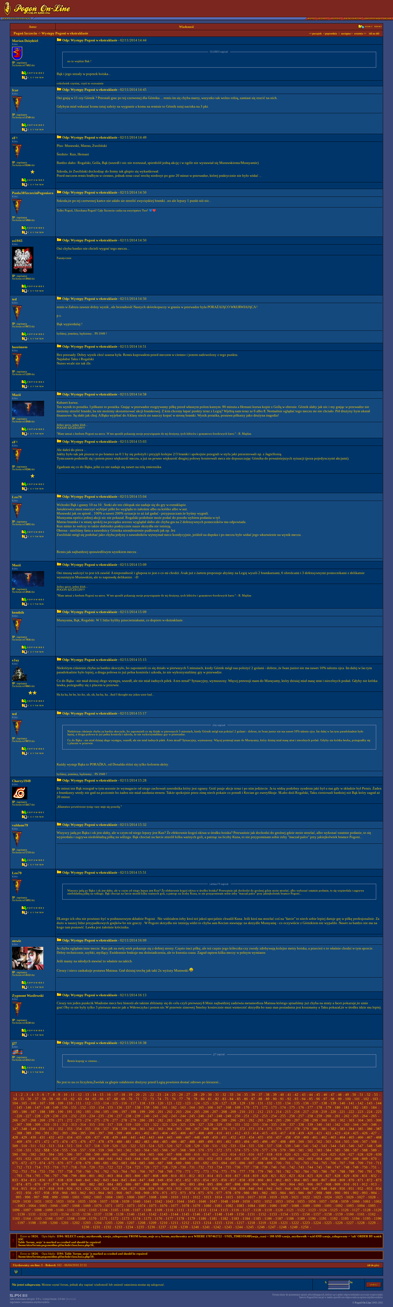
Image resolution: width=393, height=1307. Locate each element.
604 (142, 1154)
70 (130, 1099)
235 (101, 1116)
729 (174, 1167)
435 (79, 1137)
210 (242, 1112)
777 (242, 1171)
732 (201, 1167)
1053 (279, 1201)
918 (51, 1189)
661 (292, 1159)
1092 (339, 1206)
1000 (65, 1197)
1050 (246, 1201)
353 (69, 1129)
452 (233, 1137)
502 (319, 1142)
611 (206, 1154)
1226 (339, 1223)
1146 (196, 1214)
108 (51, 1103)
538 (279, 1146)
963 (92, 1193)
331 (237, 1124)
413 (246, 1133)
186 (24, 1112)
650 (192, 1159)
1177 (169, 1218)
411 (228, 1133)
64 (87, 1099)
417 (283, 1133)
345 (365, 1124)
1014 (218, 1197)
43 (304, 1095)
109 (60, 1103)
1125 (334, 1210)
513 (51, 1146)
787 (333, 1171)
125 (206, 1103)
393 (65, 1133)
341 (328, 1124)
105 (24, 1103)
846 (133, 1180)
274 (88, 1120)
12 (80, 1095)
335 (274, 1124)
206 (206, 1112)
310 (46, 1124)
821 (274, 1176)
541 (306, 1146)
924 (106, 1189)
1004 (109, 1197)
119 (151, 1103)
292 (251, 1120)
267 (24, 1120)
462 (324, 1137)
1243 (228, 1227)
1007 (141, 1197)
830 (356, 1176)
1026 (350, 1197)
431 (42, 1137)
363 (160, 1129)
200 (151, 1112)
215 (288, 1112)
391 (46, 1133)
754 (33, 1171)
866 (315, 1180)
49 (347, 1095)
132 (269, 1103)
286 (197, 1120)
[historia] (71, 1299)
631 (19, 1159)
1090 (317, 1206)
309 (37, 1124)
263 (356, 1116)
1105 (114, 1210)
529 (197, 1146)
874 (19, 1184)
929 (151, 1189)
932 (179, 1189)
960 (65, 1193)
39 (275, 1095)
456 (269, 1137)
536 (260, 1146)
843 (106, 1180)
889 (156, 1184)
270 (51, 1120)
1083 (240, 1206)
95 (311, 1099)
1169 (82, 1218)
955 (19, 1193)
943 (279, 1189)
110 (69, 1103)
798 (65, 1176)
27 (188, 1095)
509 (15, 1146)
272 (69, 1120)
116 (124, 1103)
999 (55, 1197)
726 (146, 1167)
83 (224, 1099)
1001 (76, 1197)
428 (15, 1137)
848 (151, 1180)
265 (374, 1116)
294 (269, 1120)
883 (101, 1184)
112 (88, 1103)
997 (37, 1197)
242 (165, 1116)
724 (128, 1167)
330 (228, 1124)
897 (228, 1184)
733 (210, 1167)
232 (74, 1116)
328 (210, 1124)
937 (224, 1189)
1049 (235, 1201)
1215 (218, 1223)
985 (292, 1193)
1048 (224, 1201)
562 (128, 1150)
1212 (185, 1223)
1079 (196, 1206)
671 (15, 1163)
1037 (103, 1201)
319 (128, 1124)
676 (60, 1163)
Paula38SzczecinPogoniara (32, 193)
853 (197, 1180)
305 (369, 1120)
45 (318, 1095)
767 (151, 1171)
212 (260, 1112)
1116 (235, 1210)
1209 (152, 1223)
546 (351, 1146)
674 (42, 1163)
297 (297, 1120)
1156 (306, 1214)
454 (251, 1137)
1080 (207, 1206)
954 (379, 1189)
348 (24, 1129)
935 (206, 1189)
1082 (229, 1206)
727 (156, 1167)
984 (283, 1193)
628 (360, 1154)
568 (183, 1150)
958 (46, 1193)
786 (324, 1171)
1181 (213, 1218)
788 (342, 1171)
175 (292, 1107)
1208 (141, 1223)
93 (296, 1099)
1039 (125, 1201)
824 (301, 1176)
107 (42, 1103)
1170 (93, 1218)
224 (369, 1112)
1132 (43, 1214)
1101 (71, 1210)
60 (58, 1099)
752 (15, 1171)
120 (160, 1103)
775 (224, 1171)
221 (342, 1112)
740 (274, 1167)
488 (192, 1142)
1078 (185, 1206)
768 (160, 1171)
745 (319, 1167)
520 (115, 1146)
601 (115, 1154)
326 (192, 1124)
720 (92, 1167)
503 (328, 1142)
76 (174, 1099)
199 (142, 1112)
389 (28, 1133)
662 (301, 1159)
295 (279, 1120)
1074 (141, 1206)
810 (174, 1176)
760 (88, 1171)
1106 (125, 1210)
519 (106, 1146)
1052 (268, 1201)
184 (374, 1107)
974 (192, 1193)
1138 (109, 1214)
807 (146, 1176)
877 (46, 1184)
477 (92, 1142)
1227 (350, 1223)
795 (37, 1176)
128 (233, 1103)
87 (253, 1099)
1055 (301, 1201)
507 (365, 1142)
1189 (301, 1218)
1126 (345, 1210)
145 (19, 1107)
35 (246, 1095)
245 (192, 1116)
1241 (206, 1227)
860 (260, 1180)
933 (188, 1189)
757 (60, 1171)
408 (201, 1133)
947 (315, 1189)
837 (51, 1180)
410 (219, 1133)
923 (97, 1189)
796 (46, 1176)
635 (56, 1159)
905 (301, 1184)
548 (369, 1146)
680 (97, 1163)
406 (183, 1133)
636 (65, 1159)
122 (179, 1103)
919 (60, 1189)
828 (337, 1176)
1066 (54, 1206)
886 (128, 1184)
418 (292, 1133)
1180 (202, 1218)
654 (228, 1159)
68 (116, 1099)
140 (342, 1103)
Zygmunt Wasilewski (28, 996)
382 (333, 1129)
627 (351, 1154)
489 (201, 1142)
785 (315, 1171)
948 (324, 1189)
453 (242, 1137)
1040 (136, 1201)
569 (192, 1150)
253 (265, 1116)
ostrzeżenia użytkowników (36, 1302)
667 (346, 1159)
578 (274, 1150)
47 (332, 1095)
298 (306, 1120)
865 (306, 1180)
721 (101, 1167)
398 (110, 1133)
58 (44, 1099)
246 (201, 1116)
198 (133, 1112)
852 (188, 1180)
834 (24, 1180)
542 (315, 1146)
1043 (169, 1201)
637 (74, 1159)
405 (174, 1133)
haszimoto (20, 347)
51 (361, 1095)
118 (142, 1103)
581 (301, 1150)
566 (165, 1150)
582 (310, 1150)
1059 (345, 1201)
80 (203, 1099)
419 (301, 1133)
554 (56, 1150)
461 (315, 1137)
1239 (184, 1227)
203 (179, 1112)
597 (79, 1154)
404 (165, 1133)
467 (369, 1137)
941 (260, 1189)
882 (92, 1184)
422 (328, 1133)
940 (251, 1189)
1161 (361, 1214)
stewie (16, 941)
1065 (43, 1206)
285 (188, 1120)
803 (110, 1176)
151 (74, 1107)
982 (265, 1193)
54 (15, 1099)
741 (283, 1167)
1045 (191, 1201)
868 (333, 1180)
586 (346, 1150)
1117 (246, 1210)
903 (283, 1184)
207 (215, 1112)
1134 (65, 1214)
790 (360, 1171)
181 (346, 1107)
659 (274, 1159)
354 (79, 1129)
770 (179, 1171)
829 (346, 1176)
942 (269, 1189)
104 (15, 1103)
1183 (235, 1218)
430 (33, 1137)
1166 (49, 1218)
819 (256, 1176)
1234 (129, 1227)
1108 (147, 1210)
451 (224, 1137)
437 (97, 1137)
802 (101, 1176)
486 (174, 1142)
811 (183, 1176)
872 (369, 1180)
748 (346, 1167)
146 (28, 1107)
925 (115, 1189)
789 (351, 1171)
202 (169, 1112)
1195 (367, 1218)
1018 (262, 1197)
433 (60, 1137)
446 (179, 1137)
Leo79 (17, 497)
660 (283, 1159)
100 (348, 1099)
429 (24, 1137)
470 (28, 1142)
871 (360, 1180)
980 (246, 1193)
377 (288, 1129)
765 (133, 1171)
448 (197, 1137)
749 (356, 1167)
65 (94, 1099)
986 (301, 1193)
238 (128, 1116)
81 (210, 1099)
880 (74, 1184)
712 (19, 1167)
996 (27, 1197)
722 (110, 1167)
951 (351, 1189)
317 (110, 1124)
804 (119, 1176)
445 (169, 1137)
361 (142, 1129)
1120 (279, 1210)
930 (160, 1189)
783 (297, 1171)
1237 (162, 1227)
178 (319, 1107)
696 (242, 1163)
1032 (49, 1201)
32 (224, 1095)
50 (354, 1095)
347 (15, 1129)
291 (242, 1120)
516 (79, 1146)
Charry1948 (21, 781)
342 (337, 1124)
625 (333, 1154)
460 (306, 1137)
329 (219, 1124)
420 (310, 1133)
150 (65, 1107)
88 (260, 1099)
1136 (87, 1214)
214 (279, 1112)
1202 (76, 1223)
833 (15, 1180)
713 (28, 1167)
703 (306, 1163)
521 (124, 1146)
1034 (71, 1201)
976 (210, 1193)
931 (169, 1189)
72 (145, 1099)
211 (251, 1112)
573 (228, 1150)
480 (119, 1142)
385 (360, 1129)
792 (379, 1171)
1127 (356, 1210)
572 (219, 1150)
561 (119, 1150)
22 (152, 1095)
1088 (295, 1206)
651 (201, 1159)
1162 (372, 1214)
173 (274, 1107)
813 (201, 1176)
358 (115, 1129)
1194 (356, 1218)
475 (74, 1142)
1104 (103, 1210)
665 (328, 1159)
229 (46, 1116)
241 (156, 1116)
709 (360, 1163)
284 (179, 1120)
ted (14, 299)
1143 (163, 1214)
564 (146, 1150)
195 (106, 1112)
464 (342, 1137)
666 (337, 1159)
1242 (217, 1227)
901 (265, 1184)
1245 (250, 1227)
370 (224, 1129)
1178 (180, 1218)
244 (183, 1116)
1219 (262, 1223)
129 (242, 1103)
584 (328, 1150)
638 (83, 1159)
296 (288, 1120)
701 (288, 1163)
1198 (32, 1223)
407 (192, 1133)
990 (337, 1193)
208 (224, 1112)
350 (42, 1129)
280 (142, 1120)
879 (65, 1184)
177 (310, 1107)
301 (333, 1120)
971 (165, 1193)
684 (133, 1163)
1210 (163, 1223)
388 (19, 1133)
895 (210, 1184)
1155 (295, 1214)
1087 (284, 1206)
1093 (350, 1206)
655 (237, 1159)
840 (79, 1180)
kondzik (18, 612)
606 (160, 1154)
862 (279, 1180)
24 (166, 1095)
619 (279, 1154)
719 (83, 1167)
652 (210, 1159)
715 (46, 1167)
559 (101, 1150)
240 (146, 1116)
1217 (240, 1223)
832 (374, 1176)
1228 (361, 1223)
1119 (268, 1210)
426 (365, 1133)
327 (201, 1124)
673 (33, 1163)
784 (306, 1171)
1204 (98, 1223)
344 (356, 1124)
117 (133, 1103)
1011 (185, 1197)
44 (311, 1095)
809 (165, 1176)
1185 (257, 1218)
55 (22, 1099)
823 (292, 1176)
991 (346, 1193)
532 (224, 1146)
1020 (284, 1197)
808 (156, 1176)
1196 (378, 1218)
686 (151, 1163)
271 (60, 1120)
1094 (361, 1206)
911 (356, 1184)
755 (42, 1171)
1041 (147, 1201)
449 (206, 1137)
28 (195, 1095)
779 (260, 1171)
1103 (93, 1210)
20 (138, 1095)
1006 (130, 1197)
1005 (120, 1197)
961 (74, 1193)
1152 (262, 1214)
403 (156, 1133)
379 (306, 1129)
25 (174, 1095)
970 (156, 1193)
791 (369, 1171)
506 (356, 1142)
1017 (251, 1197)
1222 (295, 1223)
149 (56, 1107)
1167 (60, 1218)
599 (97, 1154)
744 (310, 1167)
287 (206, 1120)
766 (142, 1171)
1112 (191, 1210)
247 (210, 1116)
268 (33, 1120)
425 (356, 1133)
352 (60, 1129)
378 (297, 1129)
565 (156, 1150)
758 (69, 1171)
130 (251, 1103)
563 (137, 1150)
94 (304, 1099)
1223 (306, 1223)
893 (192, 1184)
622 (306, 1154)
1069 (87, 1206)
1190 (312, 1218)
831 (365, 1176)
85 (239, 1099)
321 (146, 1124)
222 (351, 1112)
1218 (251, 1223)
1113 (202, 1210)
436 (88, 1137)
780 (269, 1171)
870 (351, 1180)
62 (73, 1099)
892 (183, 1184)
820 (265, 1176)
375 (269, 1129)
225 (379, 1112)
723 (119, 1167)
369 (215, 1129)
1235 (140, 1227)
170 (246, 1107)
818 (246, 1176)
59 (51, 1099)
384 (351, 1129)
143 (369, 1103)
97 (325, 1099)
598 (88, 1154)
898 (237, 1184)
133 (279, 1103)
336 (283, 1124)
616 (251, 1154)
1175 (147, 1218)
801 (92, 1176)
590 (15, 1154)
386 (369, 1129)
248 (219, 1116)
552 (37, 1150)
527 (179, 1146)
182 (356, 1107)
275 (97, 1120)
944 (288, 1189)
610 (197, 1154)
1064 (32, 1206)
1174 (136, 1218)
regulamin (15, 1302)
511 (33, 1146)
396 (92, 1133)
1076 (163, 1206)
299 (315, 1120)
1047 (213, 1201)
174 (283, 1107)
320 (137, 1124)
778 (251, 1171)
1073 (130, 1206)
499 (292, 1142)
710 (369, 1163)
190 (60, 1112)
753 (24, 1171)
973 (183, 1193)
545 (342, 1146)
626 (342, 1154)
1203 (87, 1223)
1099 (49, 1210)
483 (146, 1142)
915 (24, 1189)
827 (328, 1176)
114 (106, 1103)
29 (203, 1095)
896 (219, 1184)
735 (228, 1167)
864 (297, 1180)
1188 (290, 1218)
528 (188, 1146)
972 (174, 1193)
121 (169, 1103)
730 (183, 1167)
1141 (141, 1214)
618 (269, 1154)
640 (101, 1159)
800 (83, 1176)
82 (217, 1099)
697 (251, 1163)
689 (179, 1163)
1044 (180, 1201)
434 (69, 1137)
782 (288, 1171)
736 (237, 1167)
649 (183, 1159)
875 (28, 1184)
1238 (173, 1227)
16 (109, 1095)
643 (128, 1159)
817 (237, 1176)
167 (219, 1107)
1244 (239, 1227)
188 (42, 1112)
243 (174, 1116)
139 (333, 1103)
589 (374, 1150)
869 (342, 1180)
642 (119, 1159)
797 (56, 1176)
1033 (60, 1201)
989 (328, 1193)
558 (92, 1150)
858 (242, 1180)
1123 (312, 1210)
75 (166, 1099)
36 (253, 1095)
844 (115, 1180)
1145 (185, 1214)
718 (74, 1167)
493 (237, 1142)
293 (260, 1120)
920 (69, 1189)
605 (151, 1154)
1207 (130, 1223)
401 (137, 1133)
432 (51, 1137)
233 (83, 1116)
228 (37, 1116)
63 (80, 1099)
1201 (65, 1223)
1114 (213, 1210)
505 (346, 1142)
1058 (334, 1201)
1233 (118, 1227)
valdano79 (20, 825)
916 (33, 1189)
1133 (54, 1214)
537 (269, 1146)
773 (206, 1171)
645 (146, 1159)
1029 (16, 1201)
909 (337, 1184)
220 (333, 1112)
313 (74, 1124)
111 (79, 1103)
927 (133, 1189)
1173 (125, 1218)
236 (110, 1116)
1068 (76, 1206)
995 (18, 1197)
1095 (372, 1206)
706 (333, 1163)
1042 (158, 1201)
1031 (38, 1201)
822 (283, 1176)
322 (156, 1124)
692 (206, 1163)
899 (246, 1184)
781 (279, 1171)
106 (33, 1103)
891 (174, 1184)
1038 (114, 1201)
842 (97, 1180)
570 (201, 1150)
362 (151, 1129)
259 (319, 1116)
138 (324, 1103)
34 (239, 1095)
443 (151, 1137)
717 (65, 1167)
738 (256, 1167)
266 (15, 1120)
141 (351, 1103)
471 (37, 1142)
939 (242, 1189)
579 (283, 1150)
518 (97, 1146)
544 (333, 1146)
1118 (257, 1210)
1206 (120, 1223)
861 (269, 1180)
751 (374, 1167)
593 (42, 1154)
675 (51, 1163)
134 (288, 1103)
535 (251, 1146)
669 (365, 1159)
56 (29, 1099)
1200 (54, 1223)
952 (360, 1189)
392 (56, 1133)
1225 (328, 1223)
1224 (317, 1223)
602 (124, 1154)
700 (279, 1163)
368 (206, 1129)
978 (228, 1193)
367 (197, 1129)
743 (301, 1167)
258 (310, 1116)
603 (133, 1154)
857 (233, 1180)
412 (237, 1133)
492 (228, 1142)
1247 (272, 1227)
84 (231, 1099)
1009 (163, 1197)
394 (74, 1133)
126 (215, 1103)
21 (145, 1095)
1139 (120, 1214)
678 (79, 1163)
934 (197, 1189)
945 (297, 1189)
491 (219, 1142)
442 (142, 1137)
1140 (130, 1214)
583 (319, 1150)
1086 (273, 1206)
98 (332, 1099)
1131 (32, 1214)
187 (33, 1112)
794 (28, 1176)
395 (83, 1133)
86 (246, 1099)
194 (97, 1112)
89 (267, 1099)
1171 (103, 1218)
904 (292, 1184)
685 (142, 1163)
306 (379, 1120)
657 (256, 1159)
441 (133, 1137)
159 (146, 1107)
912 (365, 1184)
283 (169, 1120)
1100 (60, 1210)
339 (310, 1124)
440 (124, 1137)
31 (217, 1095)
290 (233, 1120)
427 (374, 1133)
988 (319, 1193)
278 (124, 1120)
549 (379, 1146)
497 (274, 1142)
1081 (218, 1206)
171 (256, 1107)
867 (324, 1180)
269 (42, 1120)
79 (195, 1099)
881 (83, 1184)
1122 (301, 1210)
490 (210, 1142)
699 (269, 1163)
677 (69, 1163)
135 (297, 1103)
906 (310, 1184)
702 (297, 1163)
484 (156, 1142)
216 (297, 1112)
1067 (65, 1206)
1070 (98, 1206)
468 (379, 1137)
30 (210, 1095)
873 (379, 1180)
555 (65, 1150)
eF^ (15, 138)
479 (110, 1142)
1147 (207, 1214)
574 (237, 1150)
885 (119, 1184)
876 (37, 1184)
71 (138, 1099)
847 (142, 1180)
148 (46, 1107)
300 (324, 1120)
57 (36, 1099)
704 (315, 1163)
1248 (283, 1227)
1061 (367, 1201)
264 (365, 1116)
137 (315, 1103)
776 (233, 1171)
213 (269, 1112)
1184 (246, 1218)
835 (33, 1180)
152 (83, 1107)
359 (124, 1129)
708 (351, 1163)
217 (306, 1112)
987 (310, 1193)
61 (65, 1099)
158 (137, 1107)
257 (301, 1116)
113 (97, 1103)
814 (210, 1176)
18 (123, 1095)
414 (256, 1133)
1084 (251, 1206)
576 (256, 1150)
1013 (207, 1197)
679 (88, 1163)
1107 (136, 1210)
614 (233, 1154)
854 (206, 1180)
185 (15, 1112)
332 (246, 1124)
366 (188, 1129)
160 (156, 1107)
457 (279, 1137)
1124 (323, 1210)
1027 (361, 1197)
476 (83, 1142)
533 (233, 1146)
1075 (152, 1206)
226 (19, 1116)
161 (165, 1107)
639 (92, 1159)
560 (110, 1150)
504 (337, 1142)
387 (379, 1129)
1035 (82, 1201)
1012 (196, 1197)
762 (106, 1171)
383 (342, 1129)
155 (110, 1107)
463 (333, 1137)
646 (156, 1159)
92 (289, 1099)
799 (74, 1176)
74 (159, 1099)
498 (283, 1142)
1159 (339, 1214)
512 (42, 1146)
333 (256, 1124)
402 (146, 1133)
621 (297, 1154)
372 (242, 1129)
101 (357, 1099)
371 (233, 1129)
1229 (372, 1223)
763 (115, 1171)
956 (28, 1193)
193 (88, 1112)
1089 (306, 1206)
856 (224, 1180)
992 (356, 1193)
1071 (109, 1206)
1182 (224, 1218)
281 (151, 1120)
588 (365, 1150)
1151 (251, 1214)
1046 (202, 1201)
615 (242, 1154)
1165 (38, 1218)
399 (119, 1133)
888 (146, 1184)
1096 (16, 1210)
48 (340, 1095)
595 (60, 1154)
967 (128, 1193)
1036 (93, 1201)
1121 (290, 1210)
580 (292, 1150)
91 (282, 1099)
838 (60, 1180)
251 (246, 1116)
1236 (151, 1227)
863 (288, 1180)
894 (201, 1184)
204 (188, 1112)
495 (256, 1142)
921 (79, 1189)
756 (51, 1171)
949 (333, 1189)
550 (19, 1150)
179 (328, 1107)
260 (328, 1116)
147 (37, 1107)
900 (256, 1184)
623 (315, 1154)
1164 (27, 1218)
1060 (356, 1201)
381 (324, 1129)
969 (146, 1193)
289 (224, 1120)
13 (87, 1095)
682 (115, 1163)
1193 (345, 1218)
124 (197, 1103)
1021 (295, 1197)
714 (37, 1167)
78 (188, 1099)
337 (292, 1124)
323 (165, 1124)
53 (376, 1095)
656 (246, 1159)
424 (346, 1133)
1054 (290, 1201)
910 (346, 1184)
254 (274, 1116)
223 (360, 1112)
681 (106, 1163)
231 (65, 1116)
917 (42, 1189)
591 (24, 1154)
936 (215, 1189)
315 (92, 1124)
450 (215, 1137)
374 (260, 1129)
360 (133, 1129)
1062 (378, 1201)
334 (265, 1124)
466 (360, 1137)
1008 (152, 1197)
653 (219, 1159)
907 (319, 1184)
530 (206, 1146)
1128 (367, 1210)
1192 (334, 1218)
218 (315, 1112)
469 (19, 1142)
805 (128, 1176)
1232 (107, 1227)
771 (188, 1171)
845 (124, 1180)
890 (165, 1184)
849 (160, 1180)
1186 (268, 1218)
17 (116, 1095)
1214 (207, 1223)
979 (237, 1193)
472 (46, 1142)
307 (19, 1124)
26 (181, 1095)
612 (215, 1154)
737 (246, 1167)
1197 (21, 1223)
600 (106, 1154)
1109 (158, 1210)
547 (360, 1146)
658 (265, 1159)
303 (351, 1120)
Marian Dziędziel (25, 41)
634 (46, 1159)
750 (365, 1167)
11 (73, 1095)
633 (37, 1159)
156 (119, 1107)
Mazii (16, 395)
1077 (174, 1206)
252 (256, 1116)
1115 (224, 1210)
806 (137, 1176)
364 (169, 1129)
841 (88, 1180)
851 (179, 1180)
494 (246, 1142)
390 (37, 1133)
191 (69, 1112)
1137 (98, 1214)
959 (56, 1193)
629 (369, 1154)
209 (233, 1112)
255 (283, 1116)
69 (123, 1099)
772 (197, 1171)
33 (231, 1095)
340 (319, 1124)
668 (356, 1159)
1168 (71, 1218)
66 (101, 1099)
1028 (372, 1197)
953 (369, 1189)
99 (340, 1099)
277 (115, 1120)
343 (346, 1124)
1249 (294, 1227)
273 (79, 1120)
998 (46, 1197)
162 (174, 1107)
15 (101, 1095)
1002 (87, 1197)
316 (101, 1124)
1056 (312, 1201)
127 (224, 1103)
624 (324, 1154)
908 (328, 1184)
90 (275, 1099)
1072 (120, 1206)
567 (174, 1150)
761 (97, 1171)
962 (83, 1193)
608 (179, 1154)
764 (124, 1171)
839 (69, 1180)
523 (142, 1146)
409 (210, 1133)
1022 (306, 1197)
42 (296, 1095)
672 (24, 1163)
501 (310, 1142)
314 (83, 1124)
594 (51, 1154)
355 (88, 1129)
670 (374, 1159)
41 (289, 1095)
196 (115, 1112)
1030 (27, 1201)
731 (192, 1167)
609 (188, 1154)
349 (33, 1129)
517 (88, 1146)
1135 (76, 1214)
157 (128, 1107)
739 (265, 1167)
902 (274, 1184)
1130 (21, 1214)
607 (169, 1154)
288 (215, 1120)
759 (79, 1171)
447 (188, 1137)
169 (237, 1107)
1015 (229, 1197)
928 (142, 1189)
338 (301, 1124)
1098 (38, 1210)
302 (342, 1120)
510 (24, 1146)
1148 (218, 1214)
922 (88, 1189)
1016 (240, 1197)
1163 (16, 1218)
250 (237, 1116)
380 (315, 1129)
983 (274, 1193)
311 (56, 1124)
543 (324, 1146)
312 (65, 1124)
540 (297, 1146)
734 (219, 1167)
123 (188, 1103)
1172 (114, 1218)
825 (310, 1176)
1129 (378, 1210)
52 (369, 1095)
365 (179, 1129)
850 (169, 1180)
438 (106, 1137)
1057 (323, 1201)
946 (306, 1189)
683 (124, 1163)
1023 (317, 1197)
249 (228, 1116)
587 (356, 1150)
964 (101, 1193)
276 (106, 1120)
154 (101, 1107)
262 (346, 1116)
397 (101, 1133)
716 (56, 1167)
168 (228, 1107)
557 (83, 1150)
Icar (15, 90)
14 (94, 1095)
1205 (109, 1223)
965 (110, 1193)
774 (215, 1171)
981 (256, 1193)
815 (219, 1176)
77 (181, 1099)
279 (133, 1120)
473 (56, 1142)
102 (366, 1099)
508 (374, 1142)
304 (360, 1120)
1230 (85, 1227)
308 (28, 1124)
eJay (15, 660)
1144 (174, 1214)
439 (115, 1137)
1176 (158, 1218)
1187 (279, 1218)
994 (374, 1193)
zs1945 (17, 241)
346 (374, 1124)
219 (324, 1112)
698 (260, 1163)
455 (260, 1137)
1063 (21, 1206)
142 (360, 1103)
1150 (240, 1214)
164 (192, 1107)
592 (33, 1154)
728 (165, 1167)
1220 (273, 1223)
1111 (180, 1210)
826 (319, 1176)
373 (251, 1129)
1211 (174, 1223)
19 (130, 1095)
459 (297, 1137)
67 (109, 1099)
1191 (323, 1218)
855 (215, 1180)
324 (174, 1124)
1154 (284, 1214)
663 (310, 1159)
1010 (174, 1197)
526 (169, 1146)
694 (224, 1163)
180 (337, 1107)
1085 (262, 1206)
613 (224, 1154)
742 (292, 1167)
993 (365, 1193)
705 (324, 1163)
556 (74, 1150)
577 (265, 1150)
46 (325, 1095)
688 (169, 1163)
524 (151, 1146)
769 (169, 1171)
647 (165, 1159)
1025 (339, 1197)
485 (165, 1142)
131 (260, 1103)
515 (69, 1146)
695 (233, 1163)
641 (110, 1159)
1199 (43, 1223)
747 (337, 1167)
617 (260, 1154)
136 (306, 1103)
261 (337, 1116)
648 (174, 1159)
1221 (284, 1223)
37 (260, 1095)
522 (133, 1146)
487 (183, 1142)
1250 (305, 1227)
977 (219, 1193)
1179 (191, 1218)
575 (246, 1150)
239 (137, 1116)
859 (251, 1180)
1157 (317, 1214)
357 (106, 1129)
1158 (328, 1214)
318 (119, 1124)
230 (56, 1116)
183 (365, 1107)
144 (379, 1103)
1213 (196, 1223)
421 (319, 1133)
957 (37, 1193)
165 (201, 1107)
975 (201, 1193)
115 (115, 1103)
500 (301, 1142)
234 (92, 1116)
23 (159, 1095)
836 (42, 1180)
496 (265, 1142)
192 (79, 1112)
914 (15, 1189)
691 (197, 1163)
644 (137, 1159)
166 (210, 1107)
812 (192, 1176)
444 (160, 1137)
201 (160, 1112)
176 (301, 1107)
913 (374, 1184)
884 (110, 1184)
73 (152, 1099)
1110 (169, 1210)
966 (119, 1193)
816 (228, 1176)
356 (97, 1129)
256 (292, 1116)
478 (101, 1142)
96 (318, 1099)
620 (288, 1154)
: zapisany (19, 62)
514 (60, 1146)
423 (337, 1133)
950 (342, 1189)
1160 (350, 1214)
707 (342, 1163)
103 (375, 1099)
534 (242, 1146)
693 (215, 1163)
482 (137, 1142)
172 (265, 1107)
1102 (82, 1210)
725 (137, 1167)
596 (69, 1154)
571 (210, 1150)
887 (137, 1184)
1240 (195, 1227)
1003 (98, 1197)
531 (215, 1146)
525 (160, 1146)
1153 (273, 1214)
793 (19, 1176)
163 (183, 1107)
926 (124, 1189)
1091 (328, 1206)
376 (279, 1129)
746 (328, 1167)
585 (337, 1150)
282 (160, 1120)
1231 (96, 1227)
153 (92, 1107)
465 (351, 1137)
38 (267, 1095)
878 (56, 1184)
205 (197, 1112)
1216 (229, 1223)
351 (51, 1129)
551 (28, 1150)
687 (160, 1163)
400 (128, 1133)
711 (379, 1163)
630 (379, 1154)
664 (319, 1159)
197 (124, 1112)
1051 (257, 1201)
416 (274, 1133)
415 (265, 1133)
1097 (27, 1210)
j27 (14, 1043)
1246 (261, 1227)
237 (119, 1116)
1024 (328, 1197)
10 (65, 1095)
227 (28, 1116)
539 (288, 1146)
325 (183, 1124)
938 (233, 1189)
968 (137, 1193)
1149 (229, 1214)
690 (188, 1163)
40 (282, 1095)
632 (28, 1159)
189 (51, 1112)
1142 (152, 1214)
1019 (273, 1197)
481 (128, 1142)
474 (65, 1142)
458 (288, 1137)
